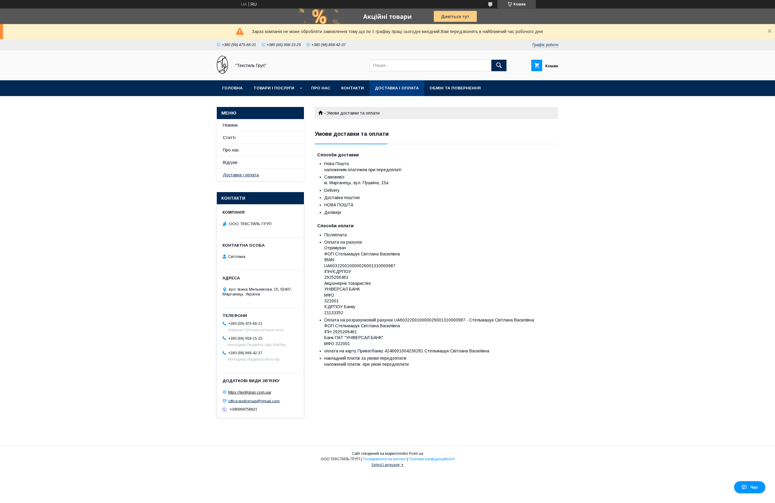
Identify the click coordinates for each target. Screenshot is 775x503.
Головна (232, 88)
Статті (229, 137)
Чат (754, 487)
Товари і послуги (273, 88)
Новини (230, 125)
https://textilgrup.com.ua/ (249, 392)
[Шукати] (498, 65)
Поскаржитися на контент (384, 459)
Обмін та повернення (455, 88)
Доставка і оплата (397, 88)
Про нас (320, 88)
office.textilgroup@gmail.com (254, 400)
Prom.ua (416, 453)
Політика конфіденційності (432, 459)
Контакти (352, 88)
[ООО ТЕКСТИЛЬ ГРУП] (222, 72)
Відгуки (230, 162)
